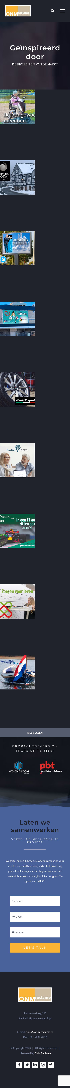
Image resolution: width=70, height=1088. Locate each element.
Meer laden (35, 732)
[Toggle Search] (52, 10)
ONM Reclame (42, 1053)
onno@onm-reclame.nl (39, 1032)
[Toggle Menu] (62, 10)
